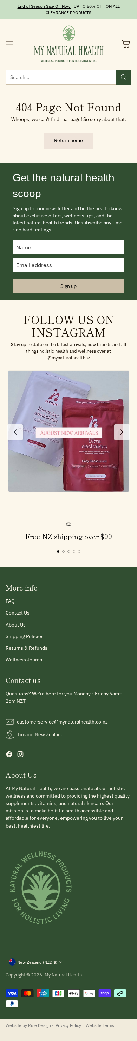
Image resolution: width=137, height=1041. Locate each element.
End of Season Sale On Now (44, 6)
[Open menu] (9, 44)
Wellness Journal (25, 659)
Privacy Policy (68, 1025)
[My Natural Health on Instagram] (20, 755)
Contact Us (18, 613)
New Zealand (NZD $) (37, 962)
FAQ (10, 601)
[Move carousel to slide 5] (79, 551)
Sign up (68, 286)
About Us (16, 625)
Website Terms (100, 1025)
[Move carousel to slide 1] (58, 551)
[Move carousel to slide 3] (68, 551)
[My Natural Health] (68, 44)
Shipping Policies (25, 636)
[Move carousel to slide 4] (74, 551)
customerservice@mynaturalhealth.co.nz (62, 722)
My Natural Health (63, 975)
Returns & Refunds (26, 648)
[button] (68, 431)
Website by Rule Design (28, 1025)
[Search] (123, 77)
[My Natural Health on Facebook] (9, 755)
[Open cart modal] (125, 44)
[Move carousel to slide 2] (63, 551)
